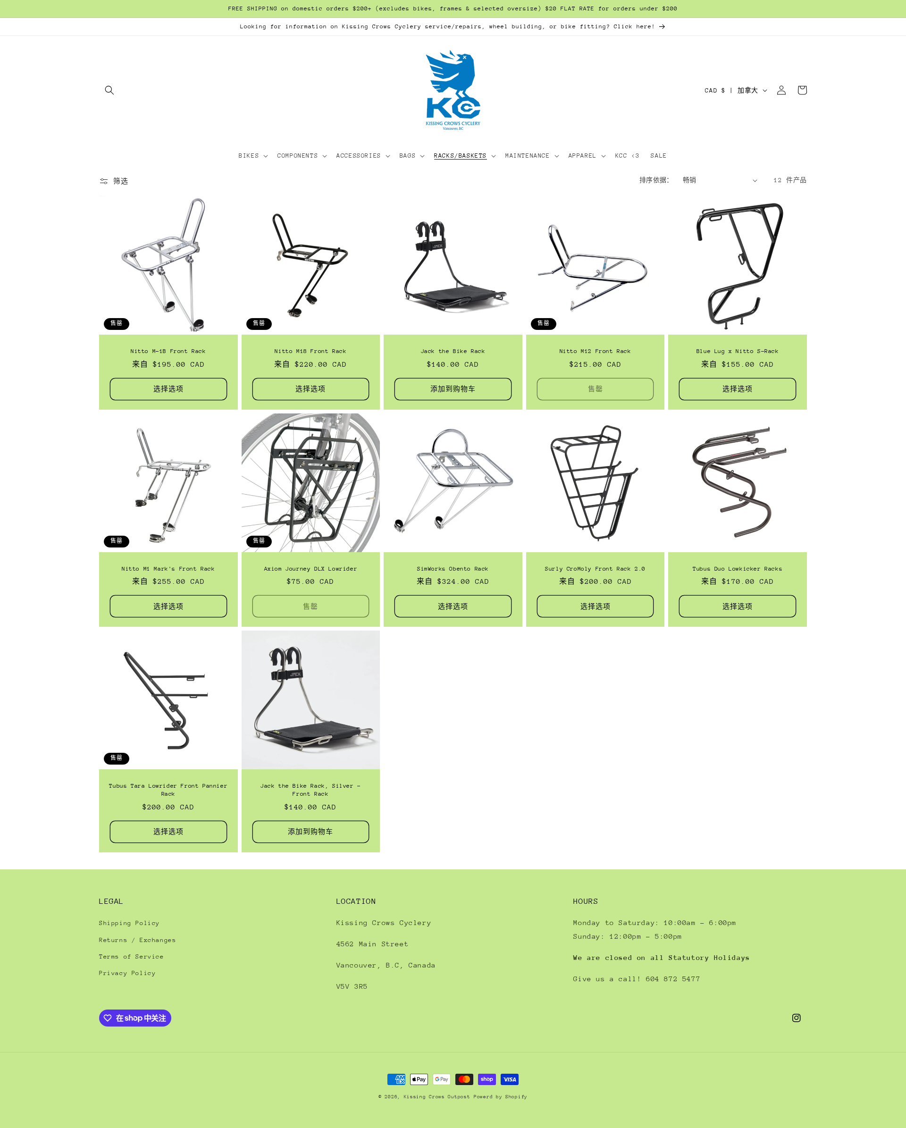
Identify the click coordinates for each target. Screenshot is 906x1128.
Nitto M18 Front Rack (310, 351)
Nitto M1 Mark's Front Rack (168, 568)
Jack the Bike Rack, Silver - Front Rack (310, 790)
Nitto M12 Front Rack (595, 351)
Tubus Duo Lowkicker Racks (737, 568)
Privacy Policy (127, 972)
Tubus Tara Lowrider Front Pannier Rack (168, 790)
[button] (109, 90)
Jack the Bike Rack (453, 351)
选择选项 (168, 389)
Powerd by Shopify (501, 1097)
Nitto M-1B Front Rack (168, 351)
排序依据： (656, 180)
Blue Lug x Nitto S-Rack (737, 351)
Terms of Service (131, 956)
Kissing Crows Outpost (437, 1097)
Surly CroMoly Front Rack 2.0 (595, 568)
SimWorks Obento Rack (453, 568)
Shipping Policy (129, 922)
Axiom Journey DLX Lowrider (311, 568)
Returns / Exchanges (137, 939)
